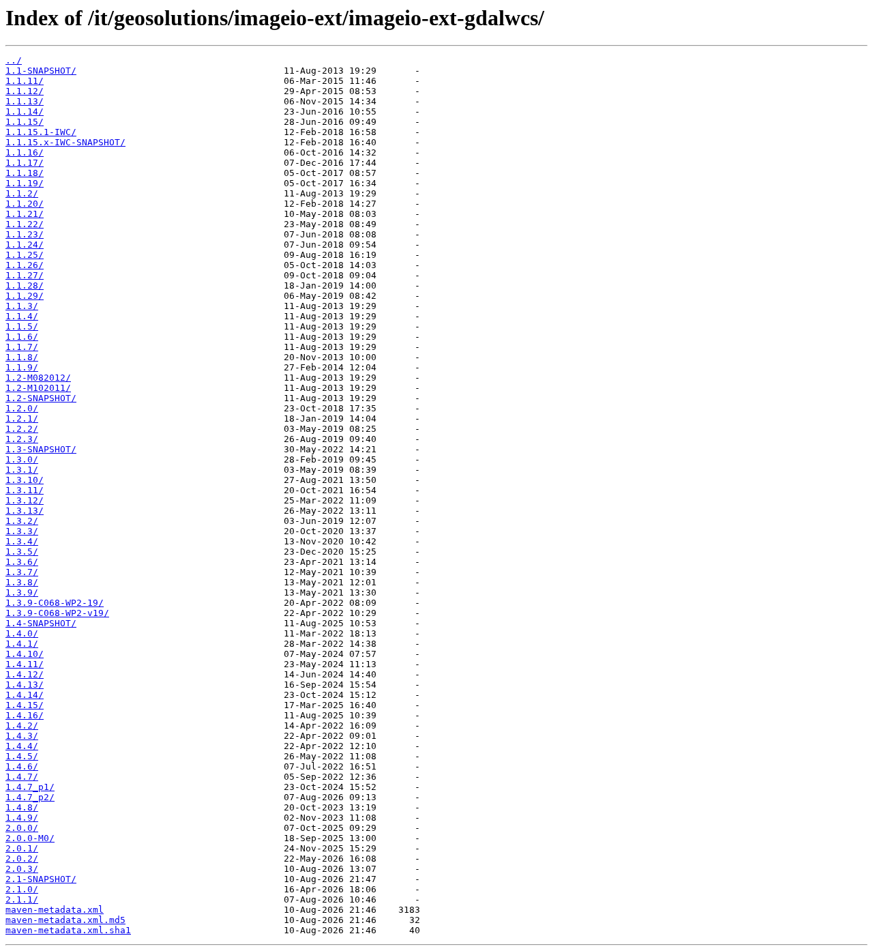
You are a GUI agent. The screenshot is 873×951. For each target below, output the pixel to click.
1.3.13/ (24, 511)
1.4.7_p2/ (30, 797)
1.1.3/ (21, 306)
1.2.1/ (21, 418)
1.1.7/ (21, 347)
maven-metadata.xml (54, 910)
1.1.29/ (24, 296)
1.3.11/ (24, 490)
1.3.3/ (21, 531)
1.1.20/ (24, 204)
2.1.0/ (21, 889)
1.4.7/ (21, 777)
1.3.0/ (21, 459)
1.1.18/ (24, 173)
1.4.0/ (21, 633)
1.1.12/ (24, 91)
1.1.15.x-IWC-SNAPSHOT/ (65, 142)
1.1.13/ (24, 101)
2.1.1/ (21, 899)
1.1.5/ (21, 326)
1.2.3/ (21, 439)
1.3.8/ (21, 582)
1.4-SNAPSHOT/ (40, 623)
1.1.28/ (24, 285)
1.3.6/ (21, 562)
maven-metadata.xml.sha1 (68, 930)
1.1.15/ (24, 122)
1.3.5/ (21, 551)
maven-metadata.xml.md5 (65, 920)
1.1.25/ (24, 255)
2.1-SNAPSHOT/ (40, 879)
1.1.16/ (24, 152)
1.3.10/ (24, 480)
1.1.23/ (24, 234)
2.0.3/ (21, 869)
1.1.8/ (21, 357)
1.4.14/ (24, 695)
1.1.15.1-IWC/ (40, 132)
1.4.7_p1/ (30, 787)
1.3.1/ (21, 470)
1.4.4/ (21, 746)
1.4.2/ (21, 725)
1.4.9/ (21, 818)
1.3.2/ (21, 521)
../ (13, 60)
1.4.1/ (21, 644)
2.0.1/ (21, 848)
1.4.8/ (21, 807)
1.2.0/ (21, 408)
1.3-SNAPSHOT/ (40, 449)
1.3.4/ (21, 541)
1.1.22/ (24, 224)
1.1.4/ (21, 316)
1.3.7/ (21, 572)
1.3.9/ (21, 592)
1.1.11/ (24, 81)
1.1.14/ (24, 111)
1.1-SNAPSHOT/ (40, 70)
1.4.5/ (21, 756)
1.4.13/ (24, 684)
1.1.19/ (24, 183)
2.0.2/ (21, 858)
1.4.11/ (24, 664)
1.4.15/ (24, 705)
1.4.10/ (24, 654)
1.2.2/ (21, 429)
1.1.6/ (21, 337)
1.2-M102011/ (38, 388)
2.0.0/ (21, 828)
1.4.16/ (24, 715)
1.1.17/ (24, 163)
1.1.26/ (24, 265)
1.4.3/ (21, 736)
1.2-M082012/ (38, 377)
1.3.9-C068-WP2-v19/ (57, 613)
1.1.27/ (24, 275)
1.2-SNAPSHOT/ (40, 398)
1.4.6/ (21, 766)
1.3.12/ (24, 500)
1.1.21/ (24, 214)
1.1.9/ (21, 367)
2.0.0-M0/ (30, 838)
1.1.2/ (21, 193)
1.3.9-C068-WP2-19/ (54, 603)
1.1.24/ (24, 244)
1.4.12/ (24, 674)
